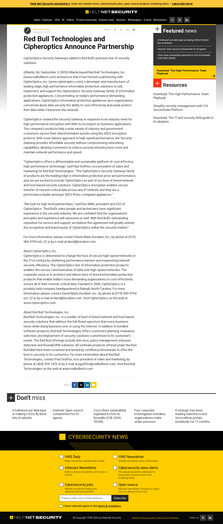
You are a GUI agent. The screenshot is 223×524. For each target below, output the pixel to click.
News (37, 19)
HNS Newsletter (131, 457)
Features (47, 19)
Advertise (174, 518)
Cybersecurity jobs (79, 485)
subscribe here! (182, 3)
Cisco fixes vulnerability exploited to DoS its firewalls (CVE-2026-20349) (110, 415)
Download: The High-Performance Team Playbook (181, 72)
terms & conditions (109, 506)
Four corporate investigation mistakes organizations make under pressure (150, 415)
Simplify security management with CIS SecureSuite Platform (180, 108)
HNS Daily (72, 457)
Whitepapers (135, 19)
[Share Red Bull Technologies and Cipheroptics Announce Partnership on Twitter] (121, 30)
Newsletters (160, 19)
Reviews (121, 19)
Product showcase (86, 19)
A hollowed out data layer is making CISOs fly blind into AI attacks (29, 414)
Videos (70, 19)
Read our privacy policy (143, 518)
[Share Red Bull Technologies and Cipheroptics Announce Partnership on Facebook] (115, 30)
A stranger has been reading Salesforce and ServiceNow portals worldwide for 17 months (192, 415)
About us (162, 518)
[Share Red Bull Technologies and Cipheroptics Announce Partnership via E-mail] (134, 30)
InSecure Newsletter (81, 468)
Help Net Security (41, 29)
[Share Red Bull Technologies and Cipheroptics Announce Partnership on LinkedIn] (127, 30)
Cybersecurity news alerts (138, 468)
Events (147, 19)
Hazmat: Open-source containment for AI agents (181, 49)
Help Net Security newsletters (50, 3)
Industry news (106, 19)
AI (63, 19)
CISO (57, 19)
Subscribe (120, 498)
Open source (128, 485)
